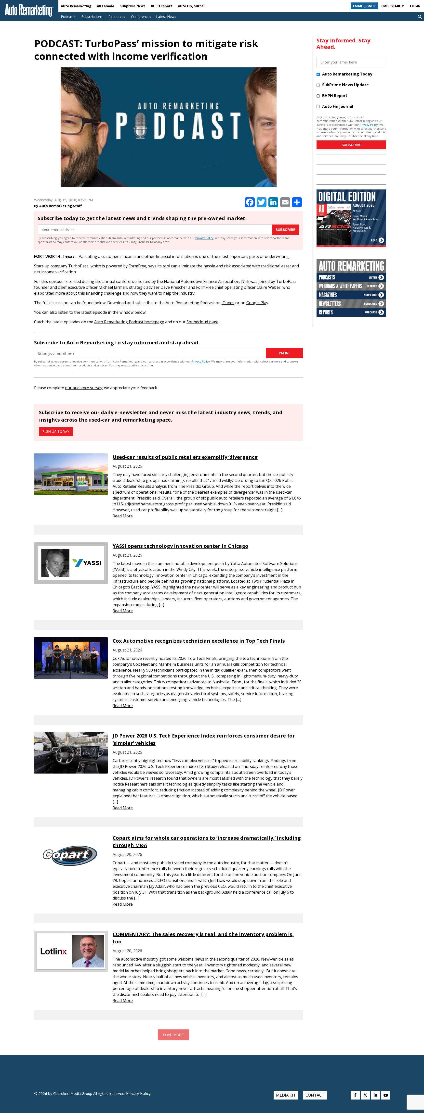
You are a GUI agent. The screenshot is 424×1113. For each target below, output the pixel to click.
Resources (116, 16)
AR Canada (105, 6)
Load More (173, 1035)
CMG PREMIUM (392, 6)
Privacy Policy (204, 238)
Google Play (257, 302)
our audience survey (83, 387)
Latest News (166, 16)
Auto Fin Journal (191, 6)
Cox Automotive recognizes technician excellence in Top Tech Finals (199, 641)
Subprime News (132, 6)
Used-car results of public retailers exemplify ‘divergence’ (185, 457)
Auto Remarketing (76, 6)
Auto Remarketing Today (347, 74)
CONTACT (314, 1095)
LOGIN (415, 6)
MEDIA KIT (286, 1095)
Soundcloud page (202, 322)
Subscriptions (92, 16)
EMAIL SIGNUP (364, 6)
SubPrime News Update (345, 85)
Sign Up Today (56, 431)
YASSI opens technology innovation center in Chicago (180, 546)
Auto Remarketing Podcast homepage (129, 322)
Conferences (141, 16)
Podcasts (68, 16)
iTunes (228, 302)
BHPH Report (161, 6)
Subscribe (285, 230)
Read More (123, 516)
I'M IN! (284, 353)
